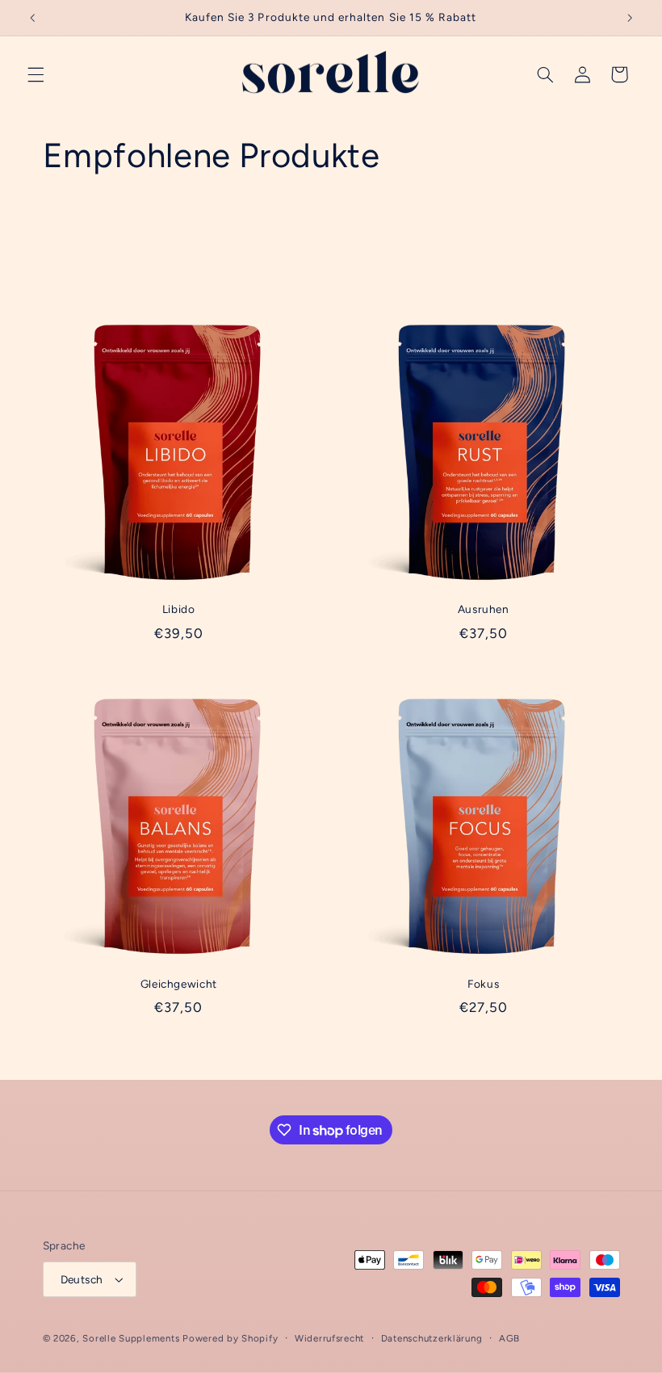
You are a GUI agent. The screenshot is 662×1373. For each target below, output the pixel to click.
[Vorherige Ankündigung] (32, 18)
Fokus (483, 983)
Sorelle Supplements (130, 1338)
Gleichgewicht (178, 983)
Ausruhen (483, 609)
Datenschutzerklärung (432, 1338)
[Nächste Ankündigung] (629, 18)
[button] (35, 74)
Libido (178, 609)
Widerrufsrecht (329, 1338)
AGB (509, 1338)
